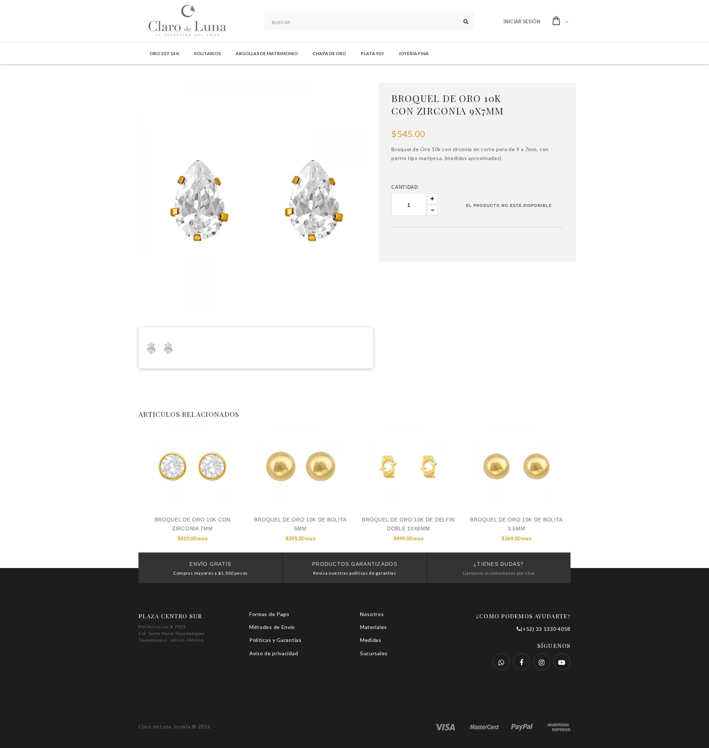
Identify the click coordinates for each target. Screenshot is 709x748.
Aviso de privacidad (273, 653)
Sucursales (374, 653)
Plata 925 (372, 53)
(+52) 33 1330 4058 (546, 629)
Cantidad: (405, 187)
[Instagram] (541, 661)
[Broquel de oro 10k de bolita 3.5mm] (516, 466)
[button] (560, 21)
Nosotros (372, 614)
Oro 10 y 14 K (164, 53)
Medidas (370, 640)
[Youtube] (562, 661)
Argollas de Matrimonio (267, 53)
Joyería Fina (413, 53)
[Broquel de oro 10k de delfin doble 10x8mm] (408, 466)
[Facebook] (501, 661)
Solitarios (207, 53)
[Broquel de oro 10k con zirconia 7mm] (192, 466)
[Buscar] (466, 21)
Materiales (373, 627)
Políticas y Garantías (275, 640)
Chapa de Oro (329, 53)
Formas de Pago (269, 614)
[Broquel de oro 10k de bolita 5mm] (300, 466)
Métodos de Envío (272, 627)
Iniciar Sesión (521, 21)
